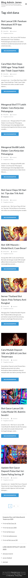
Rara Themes (17, 574)
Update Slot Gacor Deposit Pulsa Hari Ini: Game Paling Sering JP (12, 471)
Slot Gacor (11, 532)
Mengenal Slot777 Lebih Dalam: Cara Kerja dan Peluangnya (13, 108)
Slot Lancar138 (13, 540)
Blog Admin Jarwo (11, 2)
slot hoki (5, 562)
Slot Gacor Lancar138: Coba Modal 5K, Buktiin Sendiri (13, 411)
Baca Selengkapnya (10, 50)
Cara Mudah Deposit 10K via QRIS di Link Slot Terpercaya (13, 353)
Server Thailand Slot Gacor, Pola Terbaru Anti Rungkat (13, 299)
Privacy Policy (18, 575)
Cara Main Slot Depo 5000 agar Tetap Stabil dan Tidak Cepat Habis (12, 67)
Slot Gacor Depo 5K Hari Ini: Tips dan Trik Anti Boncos (13, 193)
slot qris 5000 (12, 527)
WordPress (11, 575)
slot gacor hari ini (8, 553)
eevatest (14, 31)
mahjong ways (12, 536)
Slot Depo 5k (12, 523)
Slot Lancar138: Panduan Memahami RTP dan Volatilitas (14, 24)
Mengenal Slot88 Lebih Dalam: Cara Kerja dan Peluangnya (13, 150)
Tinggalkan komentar (8, 33)
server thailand (7, 558)
